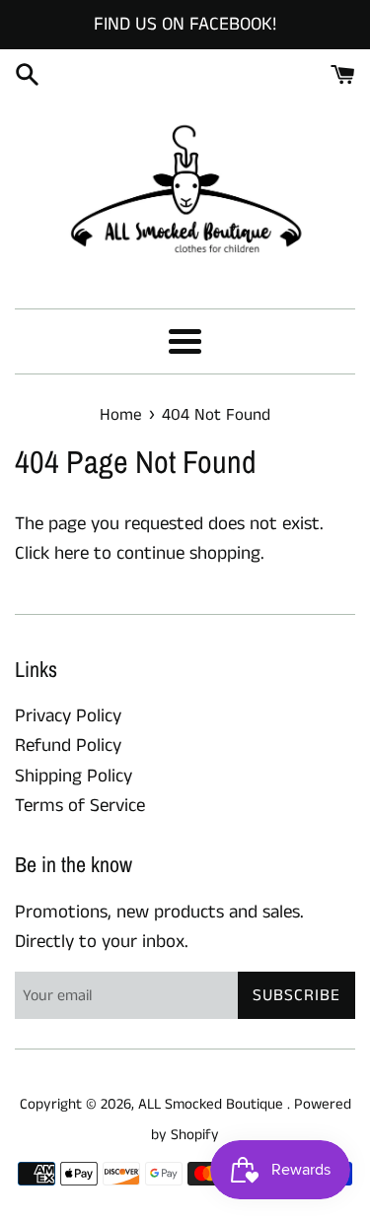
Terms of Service (80, 805)
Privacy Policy (68, 716)
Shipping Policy (73, 776)
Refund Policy (68, 745)
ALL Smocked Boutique (212, 1104)
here (71, 553)
